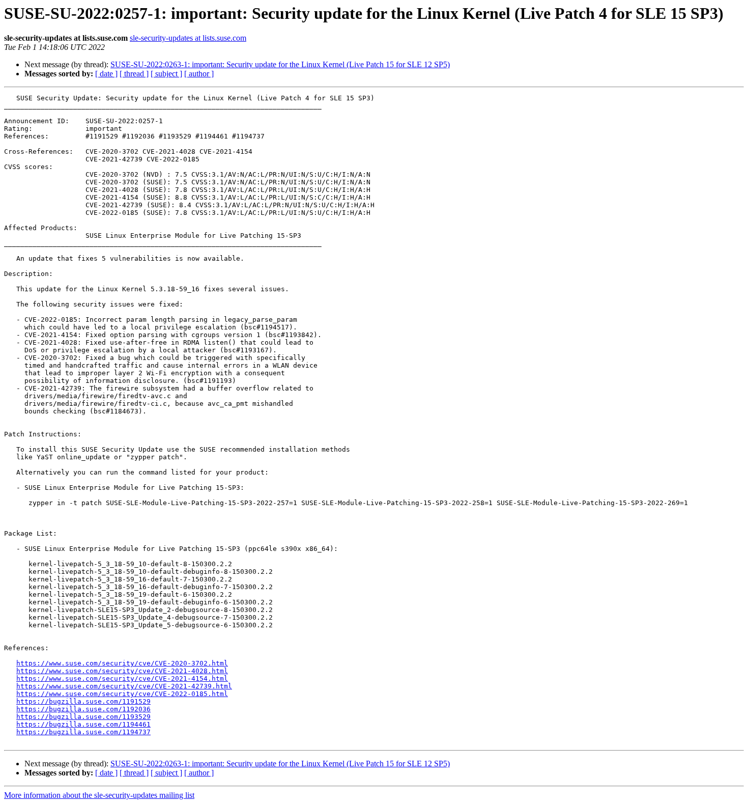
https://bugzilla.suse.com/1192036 (83, 709)
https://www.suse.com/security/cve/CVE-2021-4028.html (122, 671)
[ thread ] (134, 73)
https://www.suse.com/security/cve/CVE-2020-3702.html (122, 663)
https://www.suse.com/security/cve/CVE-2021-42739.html (124, 686)
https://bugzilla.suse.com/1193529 (83, 716)
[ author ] (199, 73)
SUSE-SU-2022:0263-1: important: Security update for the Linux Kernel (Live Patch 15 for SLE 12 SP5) (280, 64)
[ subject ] (166, 73)
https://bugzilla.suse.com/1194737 (83, 732)
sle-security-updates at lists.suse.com (188, 38)
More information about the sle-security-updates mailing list (99, 795)
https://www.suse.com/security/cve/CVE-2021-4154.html (122, 678)
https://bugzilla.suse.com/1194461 (83, 724)
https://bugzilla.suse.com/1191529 (83, 701)
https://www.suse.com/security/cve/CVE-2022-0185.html (122, 694)
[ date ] (106, 73)
